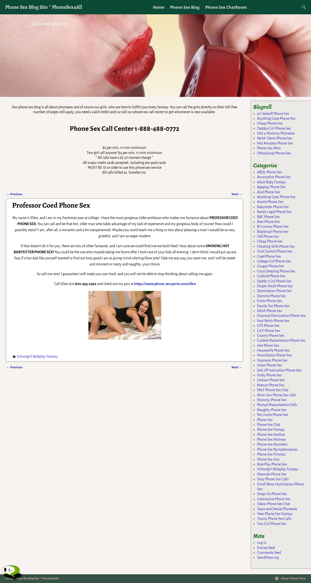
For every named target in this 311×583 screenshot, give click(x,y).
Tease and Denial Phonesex (277, 509)
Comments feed (269, 553)
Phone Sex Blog (184, 7)
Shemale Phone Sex (271, 474)
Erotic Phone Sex (269, 301)
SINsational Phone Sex (274, 153)
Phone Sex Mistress (271, 439)
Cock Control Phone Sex (274, 251)
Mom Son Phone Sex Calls (276, 395)
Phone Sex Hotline (271, 435)
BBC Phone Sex (268, 217)
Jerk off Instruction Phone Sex (279, 370)
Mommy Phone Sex (271, 400)
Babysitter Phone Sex (273, 207)
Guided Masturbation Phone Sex (281, 340)
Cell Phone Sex (268, 236)
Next (237, 194)
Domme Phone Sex (271, 296)
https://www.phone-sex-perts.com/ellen (165, 284)
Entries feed (266, 548)
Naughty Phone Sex (271, 410)
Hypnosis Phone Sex (272, 360)
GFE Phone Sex (268, 326)
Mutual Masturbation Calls (277, 405)
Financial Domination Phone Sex (281, 316)
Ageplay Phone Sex (271, 187)
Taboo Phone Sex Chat (273, 504)
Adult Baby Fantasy (271, 182)
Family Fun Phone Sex (273, 306)
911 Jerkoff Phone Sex (273, 114)
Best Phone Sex (268, 222)
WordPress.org (268, 557)
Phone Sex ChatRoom (226, 7)
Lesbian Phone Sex (271, 380)
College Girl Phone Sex (274, 261)
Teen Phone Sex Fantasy (275, 514)
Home (158, 7)
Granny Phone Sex (270, 336)
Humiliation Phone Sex (274, 355)
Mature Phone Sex (270, 385)
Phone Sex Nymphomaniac (277, 449)
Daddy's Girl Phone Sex (274, 281)
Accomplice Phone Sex (274, 177)
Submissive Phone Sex (274, 499)
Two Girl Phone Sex (271, 524)
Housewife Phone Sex (273, 350)
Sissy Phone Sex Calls (273, 479)
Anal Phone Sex (268, 192)
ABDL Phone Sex (269, 172)
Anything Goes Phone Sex (276, 118)
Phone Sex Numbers (272, 444)
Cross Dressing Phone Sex (276, 271)
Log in (261, 543)
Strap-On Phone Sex (272, 494)
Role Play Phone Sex (272, 464)
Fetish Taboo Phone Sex (274, 138)
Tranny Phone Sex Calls (274, 519)
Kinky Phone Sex (269, 375)
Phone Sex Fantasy (271, 429)
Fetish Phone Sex (269, 311)
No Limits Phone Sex (272, 415)
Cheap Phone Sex (270, 123)
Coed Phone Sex (269, 256)
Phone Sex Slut (268, 459)
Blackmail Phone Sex (272, 232)
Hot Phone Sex (268, 345)
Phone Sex (265, 420)
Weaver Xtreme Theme (293, 578)
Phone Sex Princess (271, 454)
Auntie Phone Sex (270, 202)
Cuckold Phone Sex (271, 276)
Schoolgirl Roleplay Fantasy (37, 356)
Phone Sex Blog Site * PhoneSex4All (43, 6)
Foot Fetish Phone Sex (273, 321)
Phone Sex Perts (269, 148)
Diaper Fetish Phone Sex (275, 286)
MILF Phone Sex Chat (272, 390)
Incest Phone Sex (269, 365)
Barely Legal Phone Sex (274, 212)
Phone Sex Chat (268, 425)
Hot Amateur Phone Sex (275, 143)
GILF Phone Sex (268, 331)
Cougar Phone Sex (270, 266)
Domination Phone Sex (274, 291)
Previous (14, 194)
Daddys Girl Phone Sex (274, 128)
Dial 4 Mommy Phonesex (276, 133)
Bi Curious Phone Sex (273, 226)
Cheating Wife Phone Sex (276, 246)
